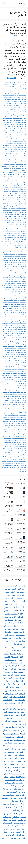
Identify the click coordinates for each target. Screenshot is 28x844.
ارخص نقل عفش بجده (15, 114)
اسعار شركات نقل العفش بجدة (12, 128)
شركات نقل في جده (7, 212)
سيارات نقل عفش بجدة (20, 182)
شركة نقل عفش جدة (14, 228)
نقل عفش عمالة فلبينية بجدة (9, 316)
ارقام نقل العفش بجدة (20, 122)
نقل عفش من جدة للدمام (9, 456)
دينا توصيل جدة (22, 170)
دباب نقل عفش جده (18, 162)
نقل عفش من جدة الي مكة (12, 454)
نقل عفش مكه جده (12, 321)
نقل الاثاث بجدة (13, 272)
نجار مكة (19, 687)
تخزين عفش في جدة (18, 147)
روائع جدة (22, 3)
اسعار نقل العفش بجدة (20, 130)
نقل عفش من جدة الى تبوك (15, 394)
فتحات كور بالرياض (17, 696)
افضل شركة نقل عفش (17, 136)
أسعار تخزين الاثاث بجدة (20, 107)
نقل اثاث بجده (8, 256)
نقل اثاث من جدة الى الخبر (19, 264)
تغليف (6, 90)
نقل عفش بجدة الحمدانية (13, 101)
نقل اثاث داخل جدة (18, 260)
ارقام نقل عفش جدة (21, 124)
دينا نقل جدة (16, 172)
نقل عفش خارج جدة (21, 314)
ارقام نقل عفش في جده (20, 126)
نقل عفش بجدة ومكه (15, 289)
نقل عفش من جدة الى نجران (14, 450)
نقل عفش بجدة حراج (16, 285)
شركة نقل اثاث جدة (21, 224)
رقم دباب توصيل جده (21, 178)
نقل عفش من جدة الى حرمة (19, 410)
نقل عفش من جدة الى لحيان (14, 446)
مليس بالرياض (11, 693)
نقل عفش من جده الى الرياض (15, 463)
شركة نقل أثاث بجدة (11, 95)
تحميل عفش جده (9, 143)
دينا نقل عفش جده (21, 176)
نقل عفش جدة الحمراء (15, 298)
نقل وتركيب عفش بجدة (11, 467)
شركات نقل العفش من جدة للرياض (12, 206)
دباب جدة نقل (10, 153)
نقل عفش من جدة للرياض (19, 459)
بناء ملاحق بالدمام (11, 733)
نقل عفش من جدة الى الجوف (14, 341)
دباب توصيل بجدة (12, 647)
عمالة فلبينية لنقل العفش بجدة (12, 243)
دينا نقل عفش (11, 93)
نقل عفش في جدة (11, 318)
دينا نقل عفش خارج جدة (10, 176)
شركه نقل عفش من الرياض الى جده (14, 241)
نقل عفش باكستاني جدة (17, 281)
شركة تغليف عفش (21, 216)
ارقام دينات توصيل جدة (14, 116)
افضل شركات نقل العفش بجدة (15, 132)
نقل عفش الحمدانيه (21, 277)
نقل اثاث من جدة (8, 262)
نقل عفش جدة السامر (13, 300)
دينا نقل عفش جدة (21, 174)
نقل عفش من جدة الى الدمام (14, 350)
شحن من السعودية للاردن (15, 585)
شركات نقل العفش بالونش (19, 203)
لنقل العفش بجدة (7, 247)
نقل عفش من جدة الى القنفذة (14, 371)
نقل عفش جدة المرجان (20, 308)
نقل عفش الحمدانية (9, 275)
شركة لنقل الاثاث (12, 216)
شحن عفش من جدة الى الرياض (15, 187)
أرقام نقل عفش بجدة (9, 84)
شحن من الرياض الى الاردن (13, 838)
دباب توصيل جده (19, 153)
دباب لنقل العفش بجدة (14, 592)
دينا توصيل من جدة (13, 170)
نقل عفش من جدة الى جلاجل (18, 406)
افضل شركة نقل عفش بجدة (19, 90)
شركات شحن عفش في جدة (16, 199)
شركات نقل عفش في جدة (13, 210)
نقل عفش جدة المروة (8, 308)
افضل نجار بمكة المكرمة (14, 684)
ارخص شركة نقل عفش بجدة (12, 88)
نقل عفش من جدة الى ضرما (11, 438)
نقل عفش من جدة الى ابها (16, 331)
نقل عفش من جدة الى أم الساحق (15, 327)
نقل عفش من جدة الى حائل (11, 408)
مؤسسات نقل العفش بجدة (19, 249)
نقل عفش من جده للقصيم (11, 465)
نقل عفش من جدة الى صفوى (16, 436)
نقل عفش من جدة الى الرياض (12, 354)
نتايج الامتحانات (17, 644)
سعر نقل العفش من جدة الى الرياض (11, 180)
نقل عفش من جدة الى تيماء (10, 396)
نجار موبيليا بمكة (12, 681)
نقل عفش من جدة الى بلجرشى (15, 390)
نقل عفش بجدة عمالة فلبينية (15, 287)
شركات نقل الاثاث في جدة (9, 201)
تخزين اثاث (23, 145)
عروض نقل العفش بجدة (17, 99)
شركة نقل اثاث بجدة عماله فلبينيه (11, 222)
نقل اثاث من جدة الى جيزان (19, 270)
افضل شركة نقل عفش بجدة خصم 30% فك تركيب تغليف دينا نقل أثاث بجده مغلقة (14, 28)
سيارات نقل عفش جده (8, 182)
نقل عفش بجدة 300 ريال (19, 283)
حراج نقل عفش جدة (18, 151)
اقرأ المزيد (11, 77)
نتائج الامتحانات (11, 641)
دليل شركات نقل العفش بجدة (16, 166)
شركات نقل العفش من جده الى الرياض (16, 208)
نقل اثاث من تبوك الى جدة (19, 262)
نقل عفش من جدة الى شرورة (14, 431)
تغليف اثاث (9, 147)
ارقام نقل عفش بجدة (9, 122)
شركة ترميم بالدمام (14, 736)
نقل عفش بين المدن (12, 291)
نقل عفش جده (19, 312)
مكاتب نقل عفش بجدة (17, 252)
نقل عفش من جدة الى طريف (18, 440)
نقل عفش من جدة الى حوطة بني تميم (16, 415)
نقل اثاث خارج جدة (16, 258)
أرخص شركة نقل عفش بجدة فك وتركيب (14, 105)
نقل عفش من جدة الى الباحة (19, 335)
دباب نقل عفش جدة (10, 157)
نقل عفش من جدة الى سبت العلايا (14, 427)
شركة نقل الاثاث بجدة (10, 224)
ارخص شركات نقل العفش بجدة (14, 109)
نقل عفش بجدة (6, 281)
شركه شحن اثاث (18, 235)
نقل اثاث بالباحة (11, 825)
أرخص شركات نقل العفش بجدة (16, 82)
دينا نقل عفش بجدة (8, 172)
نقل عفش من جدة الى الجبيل (13, 337)
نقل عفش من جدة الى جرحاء (10, 404)
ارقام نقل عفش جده (10, 124)
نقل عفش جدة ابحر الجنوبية (13, 293)
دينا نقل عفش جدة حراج (10, 174)
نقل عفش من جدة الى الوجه (15, 385)
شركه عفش (10, 235)
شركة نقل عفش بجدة (20, 226)
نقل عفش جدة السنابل (13, 302)
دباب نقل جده (6, 155)
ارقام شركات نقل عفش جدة (11, 120)
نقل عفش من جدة (18, 325)
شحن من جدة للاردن (18, 193)
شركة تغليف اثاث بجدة (10, 214)
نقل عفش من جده (18, 461)
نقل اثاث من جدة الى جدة (10, 268)
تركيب (9, 90)
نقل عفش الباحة (17, 829)
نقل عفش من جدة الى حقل (11, 413)
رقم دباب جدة (11, 178)
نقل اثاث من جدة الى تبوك (13, 266)
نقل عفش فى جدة (21, 318)
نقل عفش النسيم (19, 279)
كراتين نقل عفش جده (8, 245)
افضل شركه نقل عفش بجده (16, 141)
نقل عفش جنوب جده (9, 312)
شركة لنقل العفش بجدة (11, 218)
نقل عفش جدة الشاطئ (10, 304)
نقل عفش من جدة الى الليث (12, 375)
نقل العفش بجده (19, 275)
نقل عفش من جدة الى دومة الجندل (14, 421)
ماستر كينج (9, 635)
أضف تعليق (21, 471)
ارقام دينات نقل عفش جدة (16, 118)
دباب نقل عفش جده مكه (17, 164)
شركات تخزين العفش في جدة (14, 195)
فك (10, 99)
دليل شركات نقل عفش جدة (11, 168)
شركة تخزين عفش (21, 214)
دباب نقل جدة (13, 155)
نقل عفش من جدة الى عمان (19, 444)
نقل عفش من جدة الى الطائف (14, 358)
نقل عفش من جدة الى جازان (14, 400)
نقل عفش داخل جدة (10, 314)
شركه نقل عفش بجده (15, 237)
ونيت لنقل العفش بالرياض (14, 589)
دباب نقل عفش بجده (21, 93)
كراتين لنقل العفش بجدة (20, 245)
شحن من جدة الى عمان (17, 191)
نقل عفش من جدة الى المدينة (14, 379)
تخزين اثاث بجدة (16, 145)
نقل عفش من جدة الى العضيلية (13, 362)
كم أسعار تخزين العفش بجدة (19, 247)
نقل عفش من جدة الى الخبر (15, 346)
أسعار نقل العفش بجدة (20, 86)
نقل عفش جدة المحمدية (9, 306)
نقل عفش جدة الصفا (21, 306)
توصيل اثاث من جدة (16, 149)
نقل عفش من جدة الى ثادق (19, 398)
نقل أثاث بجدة (19, 254)
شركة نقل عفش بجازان (14, 595)
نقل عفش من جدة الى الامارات (10, 333)
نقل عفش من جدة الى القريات (15, 367)
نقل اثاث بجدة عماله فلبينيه (19, 256)
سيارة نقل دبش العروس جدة (19, 185)
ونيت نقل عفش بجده (11, 103)
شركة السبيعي (19, 638)
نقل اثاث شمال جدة (8, 260)
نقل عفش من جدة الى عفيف (11, 442)
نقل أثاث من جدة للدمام (9, 254)
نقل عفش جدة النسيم (20, 310)
